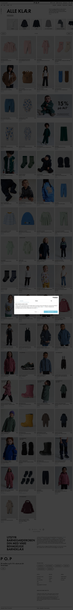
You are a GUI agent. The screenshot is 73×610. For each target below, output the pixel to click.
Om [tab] (51, 300)
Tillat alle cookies (51, 311)
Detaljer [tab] (36, 300)
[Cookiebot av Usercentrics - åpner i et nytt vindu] (53, 297)
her (43, 306)
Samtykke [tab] (21, 300)
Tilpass (36, 311)
